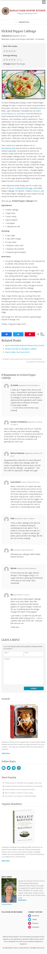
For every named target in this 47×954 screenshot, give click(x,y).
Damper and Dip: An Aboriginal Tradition (21, 349)
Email (27, 652)
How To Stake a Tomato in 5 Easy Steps (19, 793)
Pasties (11, 188)
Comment (7, 659)
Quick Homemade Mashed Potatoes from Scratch (24, 345)
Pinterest (14, 768)
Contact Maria (6, 904)
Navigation (24, 22)
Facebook (4, 768)
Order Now (6, 753)
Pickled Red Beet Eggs (23, 188)
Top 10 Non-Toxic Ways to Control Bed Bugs (20, 796)
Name (6, 652)
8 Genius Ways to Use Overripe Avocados (20, 789)
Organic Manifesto (12, 804)
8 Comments (40, 39)
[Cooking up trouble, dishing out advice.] (23, 14)
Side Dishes (30, 39)
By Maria (6, 39)
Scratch (6, 698)
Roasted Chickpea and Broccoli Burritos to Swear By (23, 786)
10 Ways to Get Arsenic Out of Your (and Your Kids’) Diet (22, 359)
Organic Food (15, 39)
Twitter (9, 768)
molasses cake (38, 191)
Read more (22, 900)
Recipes (23, 39)
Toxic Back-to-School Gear (35, 362)
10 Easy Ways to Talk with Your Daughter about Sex (23, 783)
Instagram (19, 768)
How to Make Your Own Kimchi (17, 352)
